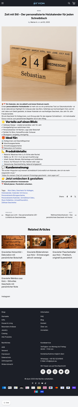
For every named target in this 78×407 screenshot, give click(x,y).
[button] (73, 3)
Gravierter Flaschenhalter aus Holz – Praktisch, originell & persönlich (64, 255)
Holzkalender (7, 193)
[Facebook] (67, 196)
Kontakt (43, 323)
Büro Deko (12, 190)
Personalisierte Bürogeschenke (13, 195)
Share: (61, 197)
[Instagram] (55, 371)
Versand (5, 350)
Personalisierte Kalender (11, 198)
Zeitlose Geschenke (9, 203)
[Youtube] (61, 371)
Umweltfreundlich (21, 200)
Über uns (44, 327)
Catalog (4, 333)
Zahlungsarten (7, 361)
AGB (3, 347)
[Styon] (39, 3)
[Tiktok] (67, 371)
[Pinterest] (71, 196)
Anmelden (44, 330)
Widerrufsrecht (7, 364)
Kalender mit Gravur (20, 193)
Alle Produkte (7, 337)
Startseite (5, 316)
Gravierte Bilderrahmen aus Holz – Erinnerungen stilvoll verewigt (38, 255)
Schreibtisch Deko (27, 198)
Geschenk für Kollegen (24, 190)
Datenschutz (6, 357)
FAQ (42, 316)
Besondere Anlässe (9, 327)
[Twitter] (75, 196)
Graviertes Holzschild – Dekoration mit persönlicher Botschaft (12, 255)
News (39, 10)
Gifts (3, 320)
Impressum (6, 354)
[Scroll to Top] (74, 396)
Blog (42, 320)
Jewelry (5, 330)
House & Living (7, 323)
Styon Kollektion (8, 200)
